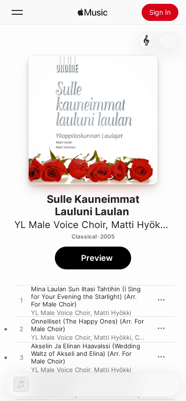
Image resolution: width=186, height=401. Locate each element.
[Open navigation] (17, 12)
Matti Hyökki (139, 224)
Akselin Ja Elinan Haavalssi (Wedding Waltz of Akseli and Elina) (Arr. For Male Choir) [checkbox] (85, 353)
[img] (92, 12)
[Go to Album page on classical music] (146, 40)
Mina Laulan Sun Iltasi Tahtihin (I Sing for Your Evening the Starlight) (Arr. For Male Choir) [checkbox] (86, 296)
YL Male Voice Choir (59, 224)
